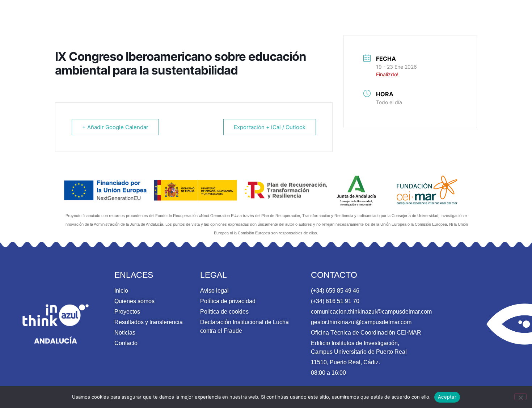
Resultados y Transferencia (357, 18)
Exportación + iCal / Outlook (269, 127)
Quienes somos (230, 18)
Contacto (488, 18)
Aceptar (447, 397)
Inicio (191, 18)
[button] (512, 18)
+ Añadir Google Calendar (115, 127)
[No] (520, 397)
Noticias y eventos (439, 18)
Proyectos (286, 18)
